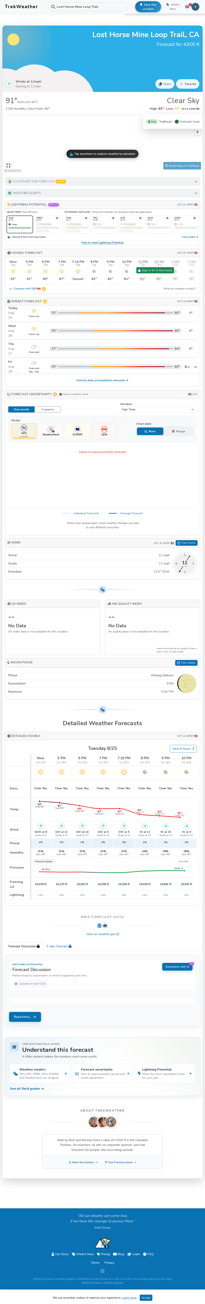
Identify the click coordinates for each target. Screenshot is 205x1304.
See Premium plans (120, 1162)
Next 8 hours (181, 749)
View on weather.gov (101, 934)
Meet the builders (83, 1162)
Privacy (109, 1263)
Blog (121, 1254)
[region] (102, 144)
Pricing (105, 1254)
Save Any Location (149, 7)
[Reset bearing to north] (197, 132)
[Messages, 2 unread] (187, 7)
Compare (47, 409)
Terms (95, 1263)
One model (21, 409)
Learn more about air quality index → (177, 648)
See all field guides (27, 1088)
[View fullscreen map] (8, 165)
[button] (102, 181)
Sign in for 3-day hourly (157, 270)
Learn (136, 1254)
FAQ (150, 1254)
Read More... (22, 1017)
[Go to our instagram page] (102, 1271)
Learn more (129, 1298)
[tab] (24, 946)
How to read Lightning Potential (102, 242)
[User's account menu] (195, 7)
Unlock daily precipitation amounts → (102, 380)
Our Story (61, 1254)
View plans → (190, 236)
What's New (175, 7)
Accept (146, 1298)
